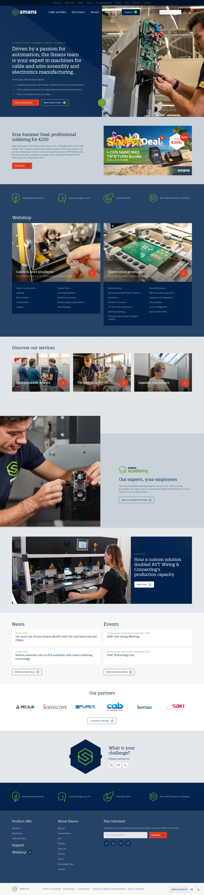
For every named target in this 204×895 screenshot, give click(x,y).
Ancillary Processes (117, 302)
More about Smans (52, 103)
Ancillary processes (67, 297)
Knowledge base (104, 3)
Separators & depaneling (160, 297)
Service (94, 12)
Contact (147, 3)
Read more (142, 584)
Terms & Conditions (52, 889)
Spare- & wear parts (25, 288)
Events (118, 3)
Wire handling (22, 297)
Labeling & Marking (66, 293)
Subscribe (155, 835)
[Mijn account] (185, 12)
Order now (20, 166)
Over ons (62, 849)
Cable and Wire (57, 12)
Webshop (69, 3)
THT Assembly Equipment (120, 307)
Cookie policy (83, 889)
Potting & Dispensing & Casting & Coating (123, 317)
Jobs (127, 3)
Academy (110, 12)
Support (128, 12)
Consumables (22, 302)
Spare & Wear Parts (158, 312)
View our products (23, 103)
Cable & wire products (34, 272)
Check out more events (117, 672)
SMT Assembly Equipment (161, 293)
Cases (80, 3)
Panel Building (64, 307)
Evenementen (64, 833)
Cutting (19, 307)
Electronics (78, 12)
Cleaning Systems (157, 288)
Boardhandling (114, 288)
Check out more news (25, 672)
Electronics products (125, 272)
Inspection (113, 297)
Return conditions (136, 889)
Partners (136, 3)
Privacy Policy (69, 889)
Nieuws (61, 828)
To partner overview (99, 721)
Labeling (20, 293)
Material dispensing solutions (71, 302)
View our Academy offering (134, 500)
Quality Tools (64, 288)
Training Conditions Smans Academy (109, 889)
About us (57, 3)
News (89, 3)
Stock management (158, 307)
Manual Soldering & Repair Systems (124, 293)
